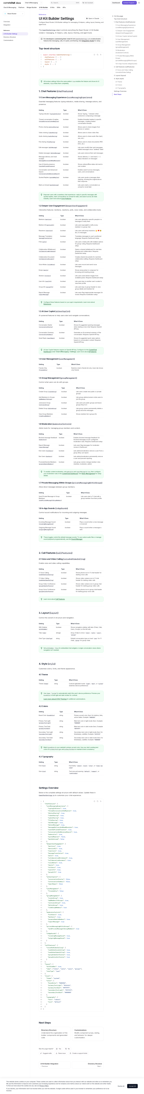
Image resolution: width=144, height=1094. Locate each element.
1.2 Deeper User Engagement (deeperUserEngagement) (125, 32)
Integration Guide (88, 41)
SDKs (58, 7)
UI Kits (52, 7)
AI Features (92, 352)
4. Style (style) (119, 78)
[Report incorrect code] (94, 54)
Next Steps (117, 94)
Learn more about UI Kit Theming (55, 699)
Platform (21, 7)
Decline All (121, 1086)
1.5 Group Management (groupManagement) (123, 46)
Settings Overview (120, 91)
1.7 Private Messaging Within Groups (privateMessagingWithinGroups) (126, 58)
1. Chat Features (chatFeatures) (124, 22)
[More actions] (102, 18)
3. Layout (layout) (120, 75)
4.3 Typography (120, 88)
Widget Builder (32, 7)
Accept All (132, 1086)
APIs (64, 7)
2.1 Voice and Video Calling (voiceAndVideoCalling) (124, 71)
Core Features (66, 198)
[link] (54, 1034)
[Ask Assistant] (100, 54)
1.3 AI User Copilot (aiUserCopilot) (126, 36)
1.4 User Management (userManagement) (122, 40)
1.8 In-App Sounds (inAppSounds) (126, 63)
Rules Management (88, 473)
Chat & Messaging (10, 7)
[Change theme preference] (139, 2)
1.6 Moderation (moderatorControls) (122, 51)
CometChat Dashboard (70, 473)
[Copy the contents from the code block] (97, 54)
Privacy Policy (44, 1086)
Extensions (47, 304)
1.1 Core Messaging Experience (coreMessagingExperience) (125, 26)
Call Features (60, 599)
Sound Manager (76, 539)
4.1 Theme (118, 82)
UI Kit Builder (43, 7)
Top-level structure (120, 19)
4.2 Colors (118, 85)
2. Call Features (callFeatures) (124, 67)
